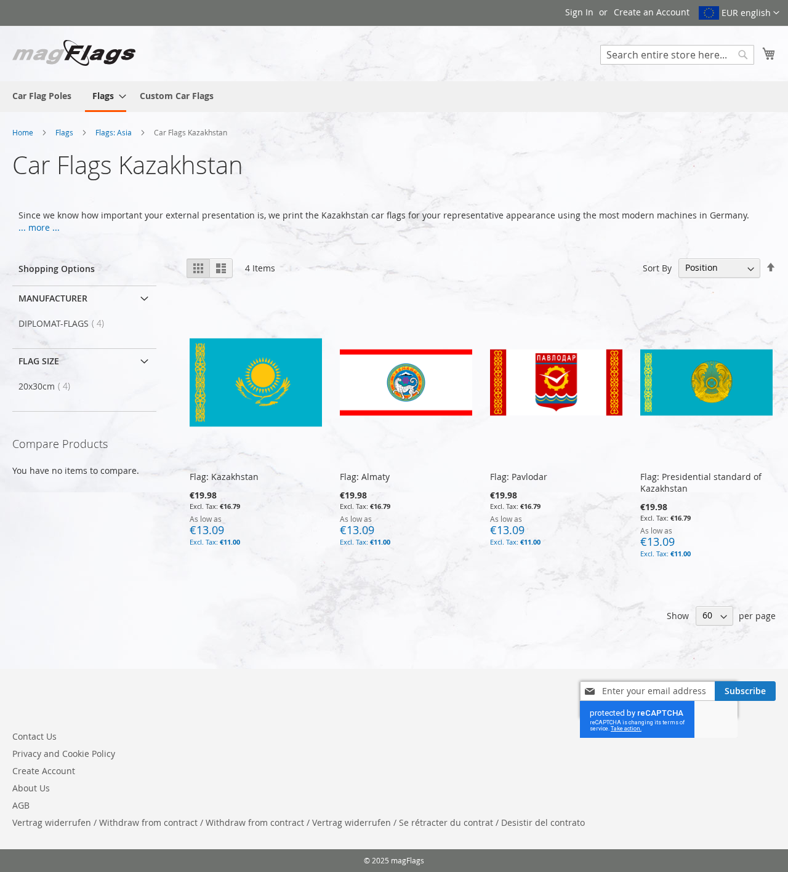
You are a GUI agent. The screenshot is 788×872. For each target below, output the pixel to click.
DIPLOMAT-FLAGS (64, 323)
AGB (21, 805)
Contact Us (34, 736)
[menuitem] (42, 95)
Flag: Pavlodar (518, 476)
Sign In (579, 12)
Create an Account (652, 12)
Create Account (43, 771)
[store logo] (73, 53)
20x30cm (48, 386)
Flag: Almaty (365, 476)
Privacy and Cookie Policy (63, 753)
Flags (65, 132)
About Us (31, 788)
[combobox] (677, 55)
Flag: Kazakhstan (224, 476)
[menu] (394, 96)
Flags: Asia (114, 132)
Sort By (657, 267)
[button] (739, 13)
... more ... (39, 227)
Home (23, 132)
